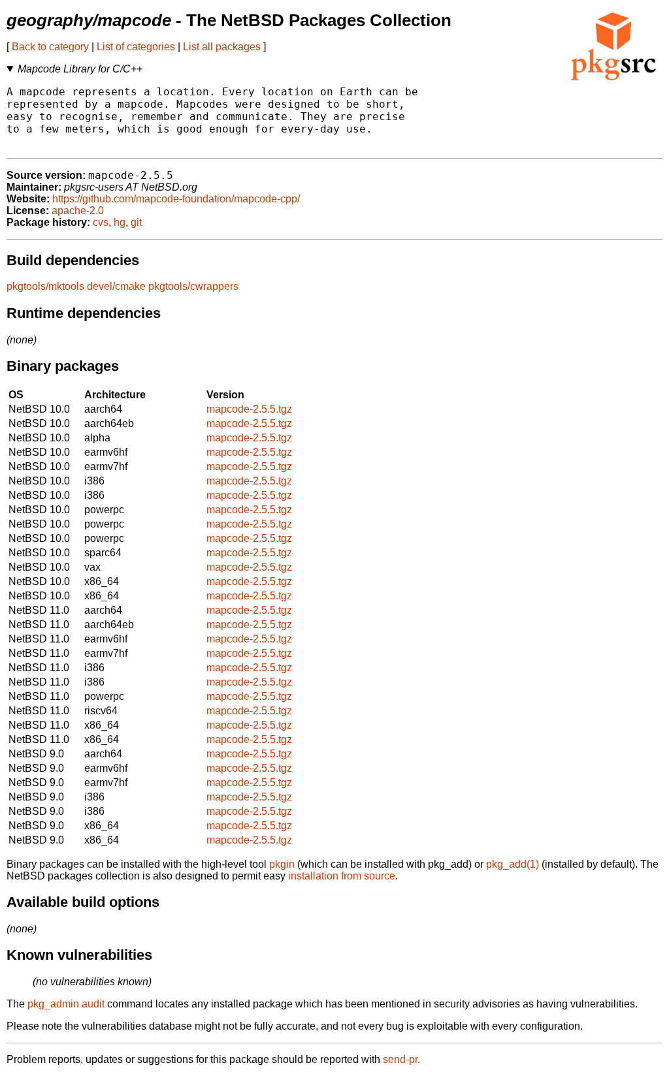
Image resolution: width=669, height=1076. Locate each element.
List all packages (222, 46)
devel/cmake (116, 286)
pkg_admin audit (66, 1003)
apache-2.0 (78, 210)
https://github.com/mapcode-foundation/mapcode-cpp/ (176, 198)
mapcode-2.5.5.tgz (249, 409)
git (136, 222)
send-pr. (401, 1059)
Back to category (50, 46)
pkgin (282, 864)
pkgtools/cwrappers (193, 286)
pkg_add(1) (512, 864)
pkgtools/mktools (45, 286)
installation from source (341, 875)
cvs (100, 222)
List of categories (136, 46)
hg (119, 222)
